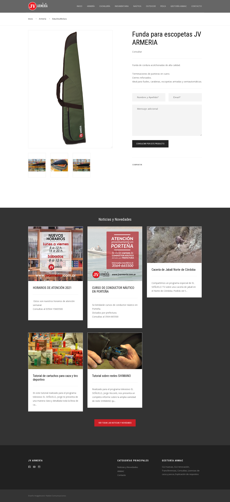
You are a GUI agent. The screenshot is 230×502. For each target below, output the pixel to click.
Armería (91, 6)
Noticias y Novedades (127, 467)
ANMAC (120, 471)
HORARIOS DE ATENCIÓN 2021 (52, 288)
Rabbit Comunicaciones (56, 495)
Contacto (196, 6)
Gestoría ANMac (179, 6)
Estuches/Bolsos (59, 19)
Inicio (79, 6)
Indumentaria (122, 6)
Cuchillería (104, 6)
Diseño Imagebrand (36, 495)
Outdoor (151, 6)
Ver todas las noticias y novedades (115, 423)
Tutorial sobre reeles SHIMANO (111, 376)
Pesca (163, 6)
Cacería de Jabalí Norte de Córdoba (173, 269)
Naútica (137, 6)
